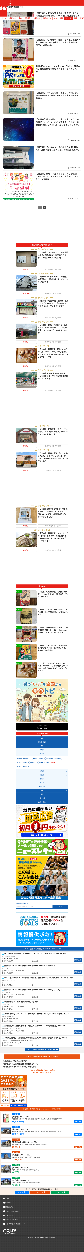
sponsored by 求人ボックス (53, 949)
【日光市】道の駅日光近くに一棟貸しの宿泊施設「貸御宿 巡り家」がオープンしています (53, 279)
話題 (61, 18)
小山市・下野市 (46, 762)
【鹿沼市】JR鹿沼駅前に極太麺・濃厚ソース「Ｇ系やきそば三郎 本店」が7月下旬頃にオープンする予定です (53, 303)
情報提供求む (9, 1207)
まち (55, 18)
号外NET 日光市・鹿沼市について (15, 1224)
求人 (20, 18)
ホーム (7, 1198)
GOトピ (4, 18)
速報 (75, 18)
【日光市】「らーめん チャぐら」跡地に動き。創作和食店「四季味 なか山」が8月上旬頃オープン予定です (53, 255)
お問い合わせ (9, 1215)
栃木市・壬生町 (38, 758)
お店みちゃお (47, 18)
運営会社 (8, 1203)
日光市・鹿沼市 (22, 762)
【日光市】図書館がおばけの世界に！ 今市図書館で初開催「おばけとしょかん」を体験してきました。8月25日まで (53, 630)
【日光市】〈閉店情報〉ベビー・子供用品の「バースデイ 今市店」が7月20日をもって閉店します (53, 431)
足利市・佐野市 (22, 766)
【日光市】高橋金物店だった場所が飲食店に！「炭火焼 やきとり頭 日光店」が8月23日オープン (52, 594)
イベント (68, 18)
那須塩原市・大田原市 (53, 758)
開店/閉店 (27, 18)
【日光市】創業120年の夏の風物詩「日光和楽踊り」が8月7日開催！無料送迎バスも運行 (53, 376)
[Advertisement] (42, 227)
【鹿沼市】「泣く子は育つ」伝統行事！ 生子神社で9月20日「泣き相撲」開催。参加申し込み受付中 (52, 647)
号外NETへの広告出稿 (11, 1211)
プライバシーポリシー (11, 1219)
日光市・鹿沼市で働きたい (33, 949)
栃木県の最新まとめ (23, 758)
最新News (13, 18)
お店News (37, 18)
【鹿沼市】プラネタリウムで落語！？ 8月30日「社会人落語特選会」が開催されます (52, 612)
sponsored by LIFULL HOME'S (52, 1109)
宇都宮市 (33, 762)
